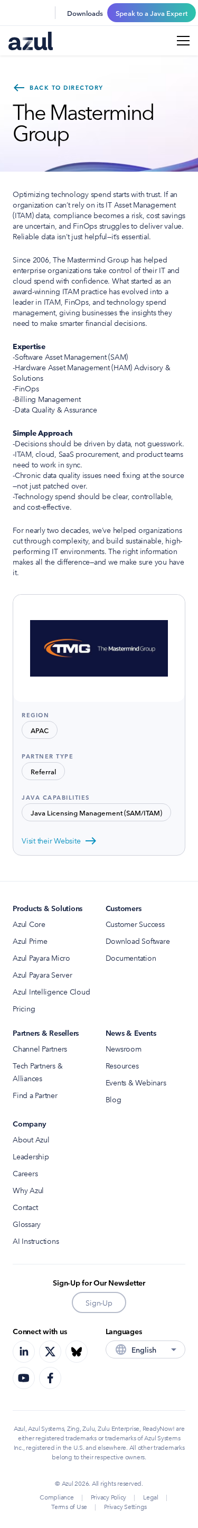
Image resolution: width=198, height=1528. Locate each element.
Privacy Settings (125, 1506)
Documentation (131, 957)
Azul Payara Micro (41, 957)
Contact (25, 1207)
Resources (122, 1065)
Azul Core (29, 923)
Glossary (27, 1223)
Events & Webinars (136, 1082)
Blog (113, 1099)
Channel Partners (40, 1048)
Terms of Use (69, 1506)
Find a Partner (35, 1095)
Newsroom (124, 1048)
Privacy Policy (109, 1496)
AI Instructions (36, 1240)
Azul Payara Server (42, 974)
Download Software (138, 940)
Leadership (31, 1156)
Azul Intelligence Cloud (51, 991)
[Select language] (40, 12)
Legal (150, 1496)
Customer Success (135, 923)
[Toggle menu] (183, 40)
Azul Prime (30, 940)
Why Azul (28, 1190)
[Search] (14, 12)
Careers (25, 1173)
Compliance (57, 1496)
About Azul (31, 1139)
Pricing (24, 1008)
